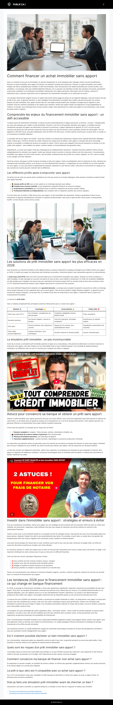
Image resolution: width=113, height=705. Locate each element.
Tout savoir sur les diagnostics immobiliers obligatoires (25, 691)
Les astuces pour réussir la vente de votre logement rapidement (28, 693)
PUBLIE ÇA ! (19, 4)
